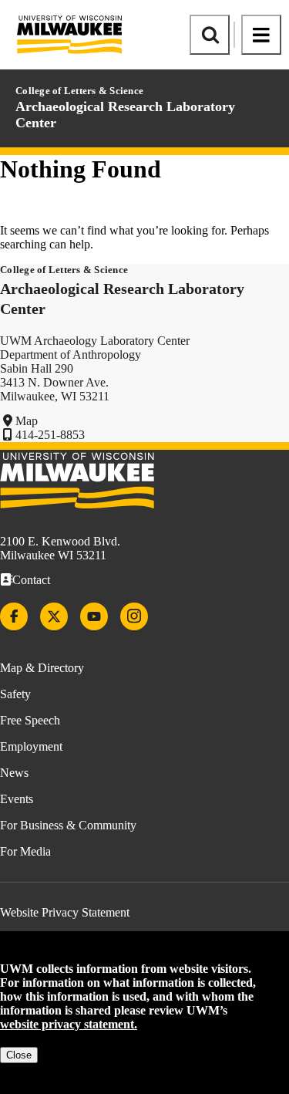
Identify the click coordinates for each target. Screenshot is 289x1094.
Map (26, 420)
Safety (15, 694)
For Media (25, 851)
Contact (31, 579)
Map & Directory (42, 667)
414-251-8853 (50, 434)
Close (19, 1055)
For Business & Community (68, 825)
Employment (31, 746)
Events (16, 798)
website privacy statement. (68, 1024)
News (14, 772)
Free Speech (30, 720)
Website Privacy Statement (64, 912)
